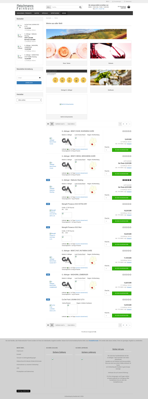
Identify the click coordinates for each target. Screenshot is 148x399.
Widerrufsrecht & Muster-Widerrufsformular (29, 361)
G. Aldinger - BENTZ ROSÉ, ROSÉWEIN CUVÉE (78, 131)
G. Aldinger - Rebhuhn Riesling (72, 180)
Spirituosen (55, 13)
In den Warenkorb (121, 150)
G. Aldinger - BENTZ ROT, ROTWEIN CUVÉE (77, 251)
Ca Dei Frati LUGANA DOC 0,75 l (73, 300)
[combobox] (60, 124)
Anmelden (29, 82)
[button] (108, 1)
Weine (64, 13)
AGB (18, 368)
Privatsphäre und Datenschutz (25, 371)
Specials (45, 13)
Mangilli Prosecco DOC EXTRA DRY (74, 204)
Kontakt (19, 354)
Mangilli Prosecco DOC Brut (71, 227)
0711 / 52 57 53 (99, 9)
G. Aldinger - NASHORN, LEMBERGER (75, 275)
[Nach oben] (142, 395)
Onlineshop (68, 396)
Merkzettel (128, 1)
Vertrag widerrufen (23, 391)
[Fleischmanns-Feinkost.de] (30, 7)
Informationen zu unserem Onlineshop (27, 364)
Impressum (20, 351)
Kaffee (37, 13)
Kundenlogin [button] (117, 1)
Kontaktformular (94, 340)
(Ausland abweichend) (81, 149)
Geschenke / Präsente (24, 13)
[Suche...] (80, 7)
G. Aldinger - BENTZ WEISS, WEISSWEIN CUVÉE (78, 156)
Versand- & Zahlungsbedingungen (26, 357)
